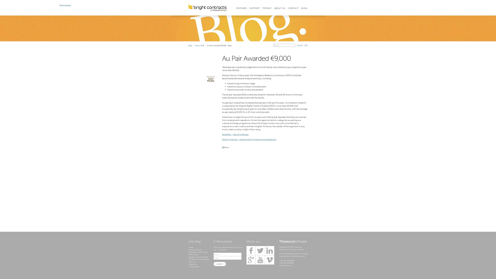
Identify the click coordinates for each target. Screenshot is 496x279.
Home (191, 247)
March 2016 (199, 45)
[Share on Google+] (245, 147)
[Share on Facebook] (236, 147)
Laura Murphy (210, 80)
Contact (293, 8)
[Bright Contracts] (208, 7)
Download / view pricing (198, 252)
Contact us (193, 264)
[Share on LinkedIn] (240, 147)
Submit (219, 264)
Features (241, 8)
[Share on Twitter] (231, 147)
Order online (194, 254)
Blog (304, 8)
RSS (306, 45)
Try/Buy (267, 8)
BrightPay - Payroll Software (235, 134)
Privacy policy (194, 266)
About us (192, 262)
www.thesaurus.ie (286, 265)
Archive (300, 45)
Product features (195, 250)
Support (254, 8)
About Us (279, 8)
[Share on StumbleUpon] (254, 147)
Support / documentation (198, 257)
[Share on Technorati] (250, 147)
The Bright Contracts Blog (199, 259)
